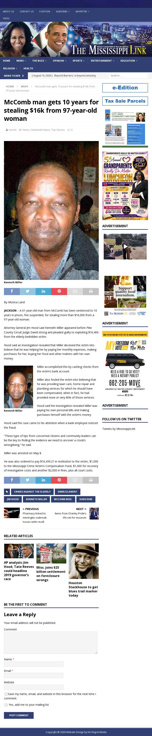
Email (8, 671)
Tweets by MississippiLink (118, 429)
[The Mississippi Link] (76, 54)
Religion (9, 68)
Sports (77, 60)
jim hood (13, 499)
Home (6, 60)
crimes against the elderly (32, 491)
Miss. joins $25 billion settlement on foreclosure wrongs (51, 573)
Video (6, 18)
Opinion (58, 60)
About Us (8, 11)
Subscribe (61, 11)
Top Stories (58, 130)
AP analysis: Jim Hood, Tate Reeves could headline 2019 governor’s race (19, 570)
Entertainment (101, 60)
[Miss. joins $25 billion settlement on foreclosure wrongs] (51, 553)
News (20, 60)
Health (28, 68)
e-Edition (44, 11)
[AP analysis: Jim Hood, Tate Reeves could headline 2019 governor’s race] (19, 551)
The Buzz (38, 60)
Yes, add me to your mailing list (28, 704)
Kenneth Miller (36, 499)
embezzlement (67, 491)
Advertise (81, 11)
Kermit (12, 130)
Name (8, 659)
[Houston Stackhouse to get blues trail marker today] (84, 561)
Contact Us (26, 11)
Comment (10, 629)
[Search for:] (128, 75)
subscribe (85, 499)
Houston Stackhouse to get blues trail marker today (83, 589)
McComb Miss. (63, 499)
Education (128, 60)
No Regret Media (97, 732)
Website (9, 682)
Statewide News (40, 130)
